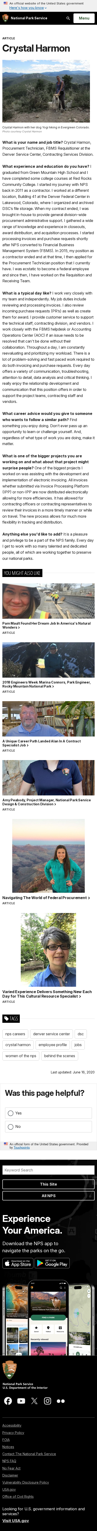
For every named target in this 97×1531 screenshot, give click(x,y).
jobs (78, 1044)
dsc (81, 1034)
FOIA (6, 1440)
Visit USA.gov (15, 1520)
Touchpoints (22, 1147)
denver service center (51, 1034)
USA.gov (9, 1489)
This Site (48, 1184)
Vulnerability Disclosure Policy (25, 1482)
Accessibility (11, 1425)
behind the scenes (59, 1055)
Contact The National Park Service (29, 1454)
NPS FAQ (9, 1461)
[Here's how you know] (48, 6)
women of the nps (20, 1055)
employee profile (53, 1044)
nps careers (15, 1034)
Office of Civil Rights (18, 1496)
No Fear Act (11, 1468)
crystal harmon (18, 1044)
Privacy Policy (13, 1433)
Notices (8, 1447)
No (18, 1126)
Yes (18, 1113)
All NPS (49, 1195)
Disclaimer (10, 1475)
